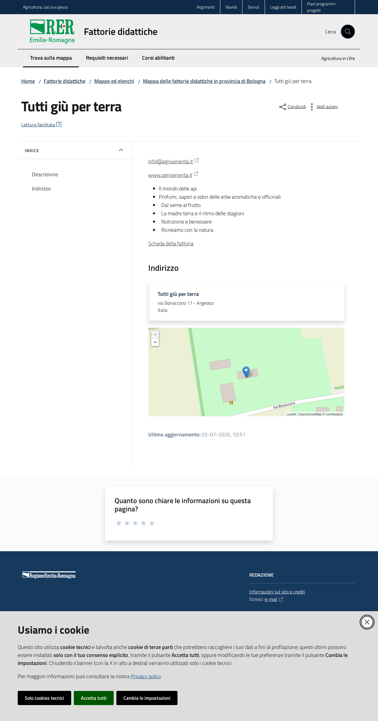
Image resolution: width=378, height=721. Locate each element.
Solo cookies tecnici (44, 698)
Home (28, 81)
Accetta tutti (94, 698)
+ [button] (155, 334)
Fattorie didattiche (64, 81)
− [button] (155, 342)
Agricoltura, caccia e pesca (45, 7)
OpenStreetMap (310, 414)
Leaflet (291, 414)
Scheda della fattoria (170, 243)
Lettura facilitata (38, 124)
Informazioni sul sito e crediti (277, 591)
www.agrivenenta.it (170, 175)
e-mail (271, 599)
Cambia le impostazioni (146, 698)
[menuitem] (334, 58)
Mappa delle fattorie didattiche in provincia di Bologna (204, 81)
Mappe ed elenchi (114, 81)
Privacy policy (146, 676)
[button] (348, 32)
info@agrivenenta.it (170, 161)
